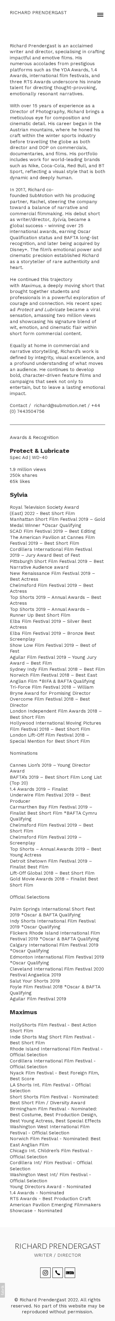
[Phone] (57, 1273)
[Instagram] (45, 1273)
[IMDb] (70, 1273)
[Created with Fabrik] (2, 1290)
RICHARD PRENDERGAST (58, 1245)
